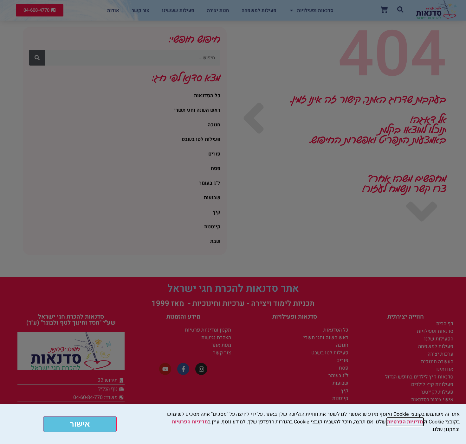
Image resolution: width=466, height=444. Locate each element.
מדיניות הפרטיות (405, 422)
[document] (233, 222)
